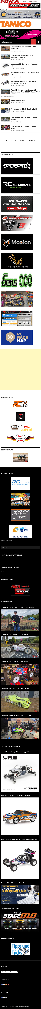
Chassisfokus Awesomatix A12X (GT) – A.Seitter (16, 715)
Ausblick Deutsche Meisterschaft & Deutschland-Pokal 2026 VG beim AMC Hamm (25, 92)
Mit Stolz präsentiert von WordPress (20, 1006)
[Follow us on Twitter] (4, 984)
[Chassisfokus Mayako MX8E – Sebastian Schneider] (20, 620)
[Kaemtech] (17, 261)
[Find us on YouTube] (8, 984)
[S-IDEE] (20, 34)
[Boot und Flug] (20, 457)
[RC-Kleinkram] (17, 184)
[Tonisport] (17, 165)
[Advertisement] (20, 369)
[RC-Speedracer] (15, 427)
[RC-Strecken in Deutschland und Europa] (26, 427)
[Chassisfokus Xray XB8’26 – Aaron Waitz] (20, 674)
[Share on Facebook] (2, 997)
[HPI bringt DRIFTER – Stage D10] (20, 921)
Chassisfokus (6, 602)
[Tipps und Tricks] (20, 949)
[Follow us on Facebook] (2, 984)
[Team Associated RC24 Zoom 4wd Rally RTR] (20, 816)
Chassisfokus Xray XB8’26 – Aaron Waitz (14, 661)
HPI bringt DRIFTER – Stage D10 (11, 908)
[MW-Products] (17, 242)
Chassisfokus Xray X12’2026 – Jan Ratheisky (15, 689)
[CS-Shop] (17, 204)
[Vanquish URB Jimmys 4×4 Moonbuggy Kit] (20, 773)
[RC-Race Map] (17, 337)
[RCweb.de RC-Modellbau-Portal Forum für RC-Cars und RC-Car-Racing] (20, 405)
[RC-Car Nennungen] (17, 318)
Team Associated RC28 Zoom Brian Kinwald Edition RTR (23, 82)
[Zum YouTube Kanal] (20, 589)
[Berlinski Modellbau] (20, 14)
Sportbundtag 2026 (18, 100)
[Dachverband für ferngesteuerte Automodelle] (20, 438)
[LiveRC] (20, 416)
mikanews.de (6, 42)
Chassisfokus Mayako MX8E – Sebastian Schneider (22, 56)
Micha (22, 51)
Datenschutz (4, 1006)
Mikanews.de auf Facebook (12, 555)
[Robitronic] (17, 223)
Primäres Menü (38, 41)
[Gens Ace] (17, 280)
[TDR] (20, 515)
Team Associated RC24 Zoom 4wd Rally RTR (15, 795)
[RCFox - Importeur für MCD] (20, 499)
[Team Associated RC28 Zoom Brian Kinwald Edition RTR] (20, 860)
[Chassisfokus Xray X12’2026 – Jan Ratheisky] (20, 701)
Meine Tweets (5, 572)
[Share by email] (6, 997)
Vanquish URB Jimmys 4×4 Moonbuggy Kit (15, 752)
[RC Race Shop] (20, 483)
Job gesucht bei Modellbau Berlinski (24, 109)
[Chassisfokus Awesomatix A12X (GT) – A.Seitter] (20, 728)
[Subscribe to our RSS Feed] (6, 984)
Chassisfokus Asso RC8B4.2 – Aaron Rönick (15, 634)
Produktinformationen (10, 746)
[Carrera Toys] (17, 299)
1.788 (22, 140)
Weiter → (31, 140)
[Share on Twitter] (4, 997)
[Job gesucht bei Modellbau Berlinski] (20, 894)
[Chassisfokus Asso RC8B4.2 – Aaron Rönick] (20, 647)
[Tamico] (16, 24)
